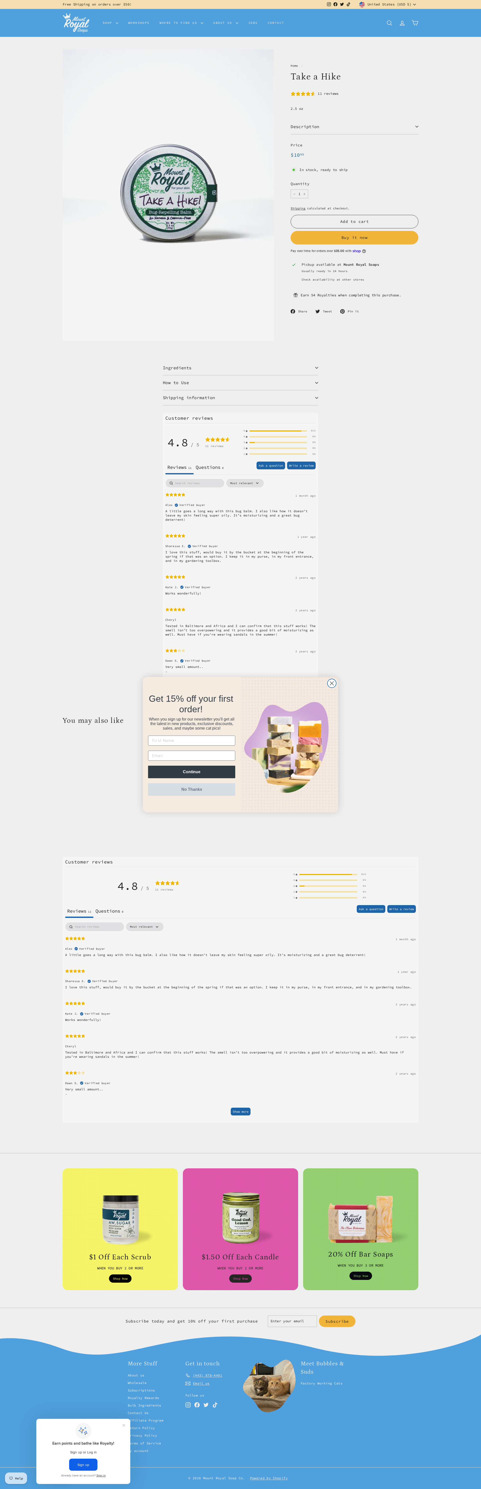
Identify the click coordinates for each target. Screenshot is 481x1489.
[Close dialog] (331, 683)
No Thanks (191, 789)
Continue (191, 772)
